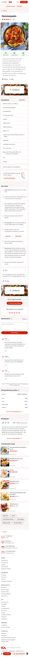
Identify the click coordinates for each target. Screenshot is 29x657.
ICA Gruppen (4, 604)
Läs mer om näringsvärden (13, 411)
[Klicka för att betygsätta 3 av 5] (14, 313)
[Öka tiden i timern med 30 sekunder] (12, 236)
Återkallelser (4, 635)
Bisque (11, 470)
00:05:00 (7, 236)
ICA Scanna (3, 577)
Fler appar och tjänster (6, 581)
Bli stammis (3, 587)
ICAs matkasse (4, 562)
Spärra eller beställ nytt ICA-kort (8, 637)
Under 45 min (6, 55)
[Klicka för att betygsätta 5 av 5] (19, 313)
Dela (12, 79)
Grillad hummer (14, 504)
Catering (3, 564)
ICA (2, 599)
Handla (3, 558)
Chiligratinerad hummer (16, 458)
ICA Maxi (3, 612)
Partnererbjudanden (6, 593)
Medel (23, 55)
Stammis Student (5, 589)
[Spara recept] (8, 448)
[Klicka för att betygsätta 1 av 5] (10, 313)
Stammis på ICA (5, 585)
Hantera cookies (5, 641)
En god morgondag (5, 627)
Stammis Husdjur (5, 591)
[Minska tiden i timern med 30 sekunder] (3, 236)
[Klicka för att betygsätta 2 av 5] (12, 313)
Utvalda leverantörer (6, 614)
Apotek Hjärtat (4, 566)
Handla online (4, 560)
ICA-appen (3, 575)
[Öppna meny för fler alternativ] (8, 450)
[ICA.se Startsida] (10, 2)
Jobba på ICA (4, 619)
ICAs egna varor (4, 602)
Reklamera (3, 633)
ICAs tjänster (4, 572)
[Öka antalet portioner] (27, 100)
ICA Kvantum (4, 610)
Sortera (24, 319)
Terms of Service (14, 385)
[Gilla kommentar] (6, 351)
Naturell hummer (14, 481)
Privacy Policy (25, 383)
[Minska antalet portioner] (17, 100)
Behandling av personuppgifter (8, 639)
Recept (5, 10)
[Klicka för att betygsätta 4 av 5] (17, 313)
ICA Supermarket (5, 608)
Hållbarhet (4, 622)
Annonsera (3, 616)
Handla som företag (5, 568)
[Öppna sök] (17, 2)
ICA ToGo (3, 579)
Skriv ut (6, 79)
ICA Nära (3, 606)
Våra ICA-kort (4, 596)
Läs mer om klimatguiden (13, 438)
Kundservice (4, 631)
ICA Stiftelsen (4, 625)
